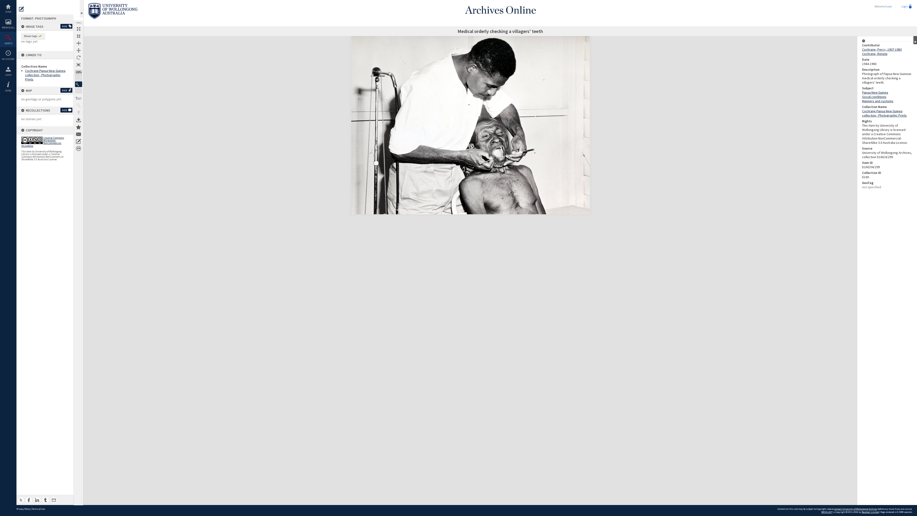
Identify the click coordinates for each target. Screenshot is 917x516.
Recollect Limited (870, 512)
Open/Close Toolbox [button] (81, 8)
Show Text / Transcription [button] (78, 98)
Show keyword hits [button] (78, 105)
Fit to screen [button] (78, 36)
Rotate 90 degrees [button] (78, 57)
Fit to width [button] (78, 43)
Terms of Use (38, 509)
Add (64, 26)
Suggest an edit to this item (21, 9)
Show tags (30, 36)
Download (78, 120)
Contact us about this (78, 134)
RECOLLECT (826, 512)
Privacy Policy (23, 509)
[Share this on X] (21, 497)
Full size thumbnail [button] (78, 28)
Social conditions (874, 97)
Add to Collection (78, 127)
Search (8, 43)
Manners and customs (877, 101)
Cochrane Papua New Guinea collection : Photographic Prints (45, 75)
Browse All (8, 27)
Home (8, 11)
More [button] (8, 90)
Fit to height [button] (78, 50)
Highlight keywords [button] (78, 112)
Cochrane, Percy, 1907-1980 (882, 49)
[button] (78, 84)
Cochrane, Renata (874, 54)
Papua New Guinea (875, 92)
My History (8, 59)
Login (8, 74)
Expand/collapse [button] (915, 40)
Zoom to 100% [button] (78, 64)
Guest (888, 6)
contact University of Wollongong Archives (855, 509)
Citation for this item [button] (78, 148)
